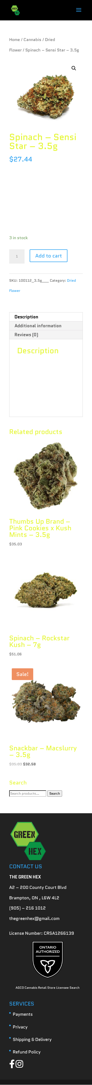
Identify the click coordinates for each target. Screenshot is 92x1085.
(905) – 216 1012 (27, 908)
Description (26, 317)
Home (14, 40)
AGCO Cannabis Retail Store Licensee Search (47, 987)
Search (54, 793)
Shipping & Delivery (32, 1039)
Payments (23, 1014)
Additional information (38, 326)
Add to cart (48, 255)
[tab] (46, 317)
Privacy (20, 1027)
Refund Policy (27, 1052)
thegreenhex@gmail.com (34, 918)
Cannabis (32, 40)
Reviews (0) (26, 335)
